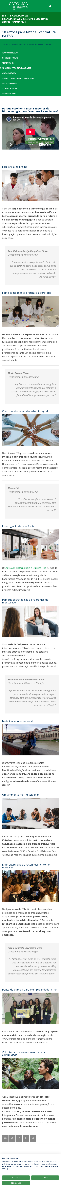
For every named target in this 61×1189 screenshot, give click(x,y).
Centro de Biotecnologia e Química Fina (25, 567)
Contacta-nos (9, 93)
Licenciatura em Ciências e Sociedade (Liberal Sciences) (25, 20)
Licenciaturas (19, 15)
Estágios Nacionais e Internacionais (18, 78)
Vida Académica (9, 73)
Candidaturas (10, 88)
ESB (4, 15)
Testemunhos (8, 63)
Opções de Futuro (10, 58)
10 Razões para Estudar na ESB (16, 68)
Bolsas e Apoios (9, 83)
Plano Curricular (10, 53)
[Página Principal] (20, 6)
